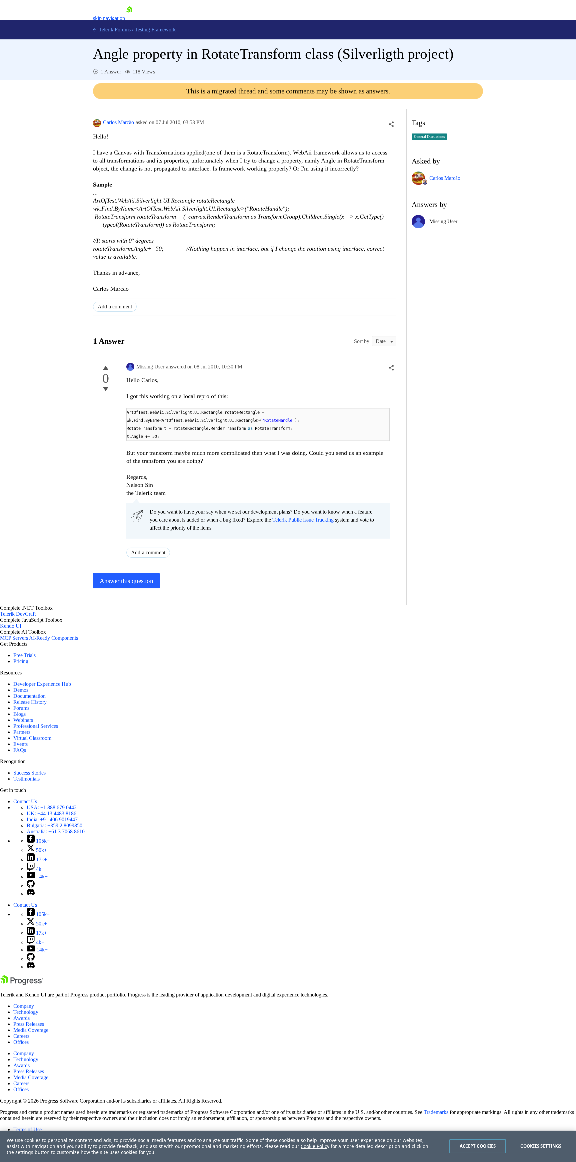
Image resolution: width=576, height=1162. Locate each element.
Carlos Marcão (118, 122)
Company (23, 1006)
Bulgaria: (54, 825)
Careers (21, 1036)
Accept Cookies (478, 1146)
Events (20, 744)
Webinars (23, 720)
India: (52, 819)
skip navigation (109, 18)
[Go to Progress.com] (21, 983)
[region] (288, 1146)
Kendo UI (10, 626)
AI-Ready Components (53, 638)
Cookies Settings (540, 1146)
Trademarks (436, 1112)
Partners (21, 732)
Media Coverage (30, 1030)
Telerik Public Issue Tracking (303, 520)
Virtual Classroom (32, 738)
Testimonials (26, 779)
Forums (21, 708)
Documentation (29, 696)
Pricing (20, 661)
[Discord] (31, 893)
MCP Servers (14, 638)
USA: (52, 807)
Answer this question (126, 580)
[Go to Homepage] (129, 18)
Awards (21, 1018)
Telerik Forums (114, 29)
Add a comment (115, 306)
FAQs (19, 750)
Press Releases (28, 1024)
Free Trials (24, 655)
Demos (20, 690)
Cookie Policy (315, 1146)
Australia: (56, 831)
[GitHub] (31, 886)
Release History (30, 702)
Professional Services (35, 726)
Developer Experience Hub (42, 684)
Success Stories (29, 773)
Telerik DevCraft (18, 614)
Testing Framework (155, 29)
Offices (21, 1042)
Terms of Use (27, 1129)
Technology (25, 1012)
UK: (51, 813)
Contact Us (25, 801)
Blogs (19, 714)
